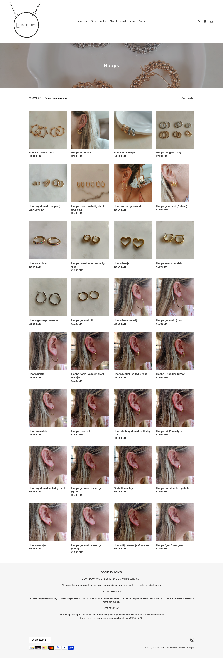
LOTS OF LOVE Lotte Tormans (164, 648)
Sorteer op (35, 98)
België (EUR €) (39, 639)
